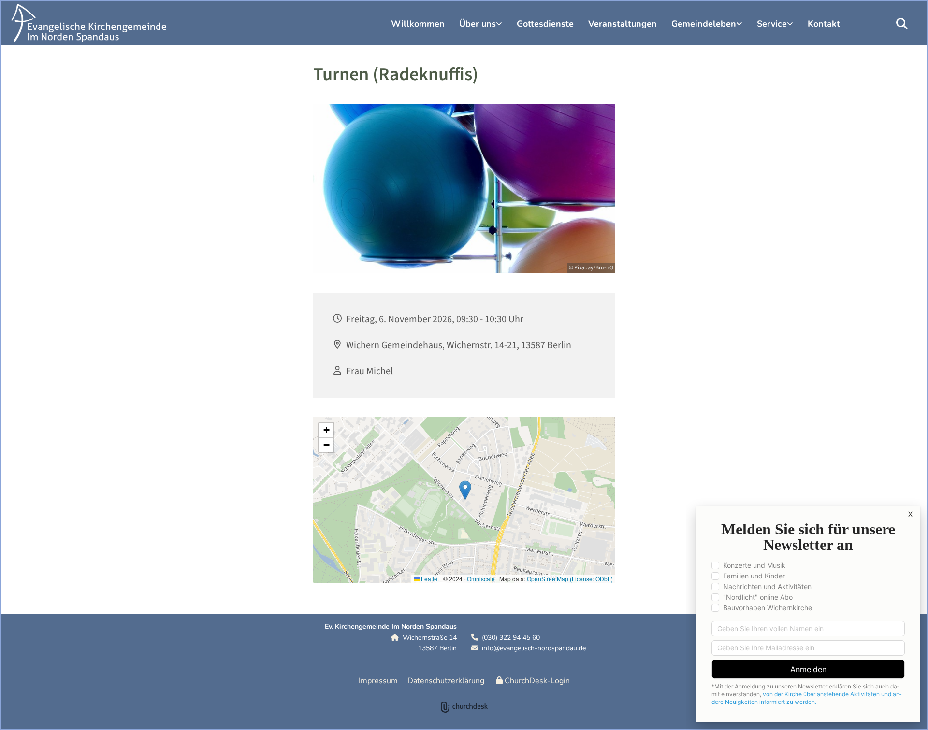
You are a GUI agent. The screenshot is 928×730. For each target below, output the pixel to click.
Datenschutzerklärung (445, 680)
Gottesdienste (545, 23)
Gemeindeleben (703, 23)
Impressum (378, 680)
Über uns (477, 23)
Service (772, 23)
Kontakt (824, 23)
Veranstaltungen (622, 23)
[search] (902, 23)
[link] (480, 25)
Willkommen (418, 23)
